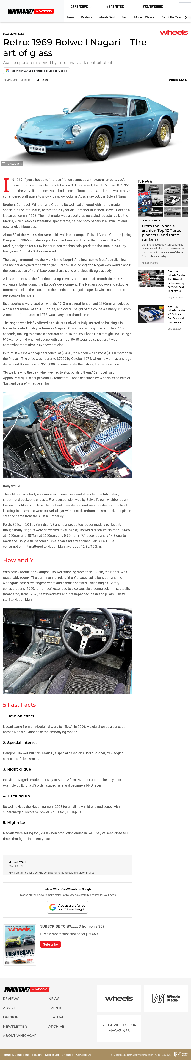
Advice (9, 1008)
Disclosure (52, 1054)
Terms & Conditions (16, 1054)
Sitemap (68, 1054)
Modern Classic (144, 17)
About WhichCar (20, 1036)
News (70, 17)
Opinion (11, 1017)
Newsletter (15, 1026)
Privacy (37, 1054)
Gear (124, 17)
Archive (56, 1026)
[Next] (186, 17)
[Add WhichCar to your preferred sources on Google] (67, 907)
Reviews (86, 17)
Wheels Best (107, 17)
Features (57, 1017)
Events (55, 1008)
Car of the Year (171, 17)
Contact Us (83, 1054)
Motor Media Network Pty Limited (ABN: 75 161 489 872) (142, 1055)
